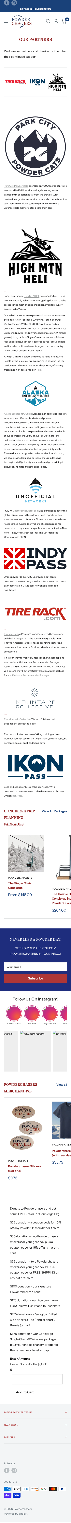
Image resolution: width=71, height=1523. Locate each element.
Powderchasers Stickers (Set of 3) (24, 1168)
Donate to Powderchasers (35, 8)
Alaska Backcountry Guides (18, 413)
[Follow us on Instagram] (14, 2)
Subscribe (35, 978)
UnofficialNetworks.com (26, 510)
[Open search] (48, 21)
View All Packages (54, 811)
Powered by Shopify (16, 1513)
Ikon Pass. (17, 795)
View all (61, 1084)
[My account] (56, 21)
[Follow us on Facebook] (6, 2)
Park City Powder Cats (16, 185)
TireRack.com (11, 633)
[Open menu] (6, 21)
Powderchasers (20, 877)
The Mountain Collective (17, 719)
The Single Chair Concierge (19, 885)
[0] (63, 21)
